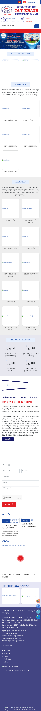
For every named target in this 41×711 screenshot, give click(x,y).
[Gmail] (7, 707)
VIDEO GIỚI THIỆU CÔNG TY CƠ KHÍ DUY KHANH (18, 576)
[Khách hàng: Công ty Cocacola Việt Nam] (11, 596)
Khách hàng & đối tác (15, 586)
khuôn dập (20, 182)
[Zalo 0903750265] (38, 611)
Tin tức (6, 514)
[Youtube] (30, 707)
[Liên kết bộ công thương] (10, 666)
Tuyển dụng (7, 659)
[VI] (19, 2)
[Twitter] (23, 707)
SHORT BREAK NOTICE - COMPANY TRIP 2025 (29, 525)
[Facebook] (15, 707)
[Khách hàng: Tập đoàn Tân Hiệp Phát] (30, 596)
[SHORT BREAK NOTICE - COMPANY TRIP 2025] (30, 519)
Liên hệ (6, 662)
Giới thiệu (7, 650)
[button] (19, 46)
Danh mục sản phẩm (20, 54)
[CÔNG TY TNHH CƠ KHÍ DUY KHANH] (20, 10)
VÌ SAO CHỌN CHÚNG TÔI (20, 340)
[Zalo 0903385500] (38, 606)
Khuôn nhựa (20, 84)
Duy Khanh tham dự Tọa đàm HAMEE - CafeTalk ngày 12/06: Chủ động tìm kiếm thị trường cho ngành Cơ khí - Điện (10, 526)
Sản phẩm (7, 653)
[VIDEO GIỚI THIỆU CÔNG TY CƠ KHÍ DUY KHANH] (20, 558)
